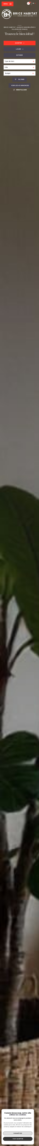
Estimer (19, 55)
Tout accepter (17, 1139)
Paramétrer (18, 1133)
